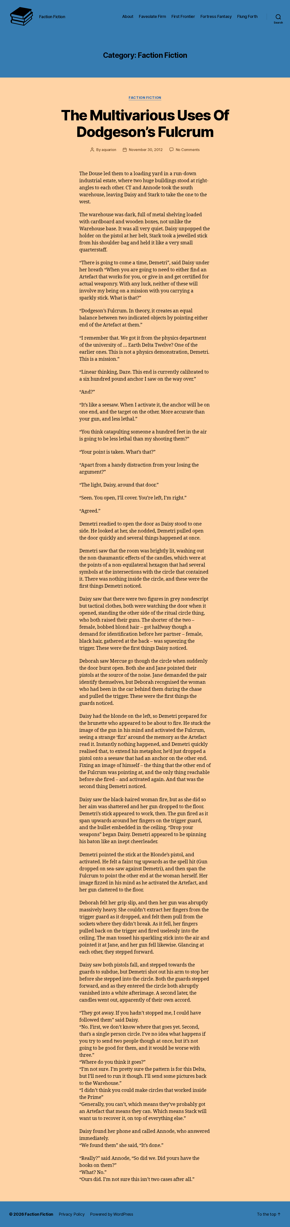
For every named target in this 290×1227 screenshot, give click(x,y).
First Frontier (183, 16)
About (127, 16)
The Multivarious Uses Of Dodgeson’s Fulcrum (145, 123)
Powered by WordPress (111, 1214)
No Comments (188, 149)
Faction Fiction (145, 98)
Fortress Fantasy (216, 16)
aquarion (109, 149)
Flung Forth (247, 16)
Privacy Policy (72, 1214)
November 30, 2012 (145, 149)
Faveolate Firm (152, 16)
